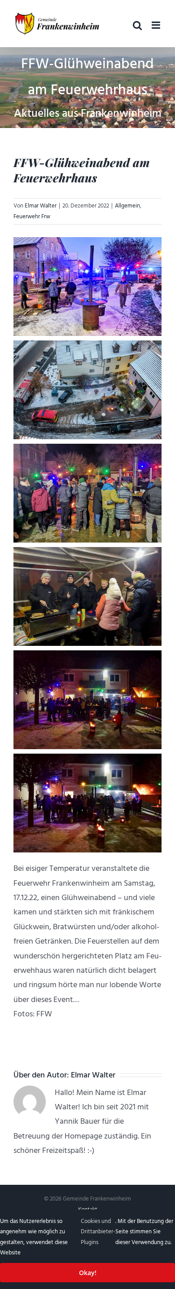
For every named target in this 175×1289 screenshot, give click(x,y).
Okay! (87, 1272)
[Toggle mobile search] (137, 25)
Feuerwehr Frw (31, 216)
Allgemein (127, 206)
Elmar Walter (41, 206)
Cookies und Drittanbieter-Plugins (98, 1231)
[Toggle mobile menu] (157, 25)
